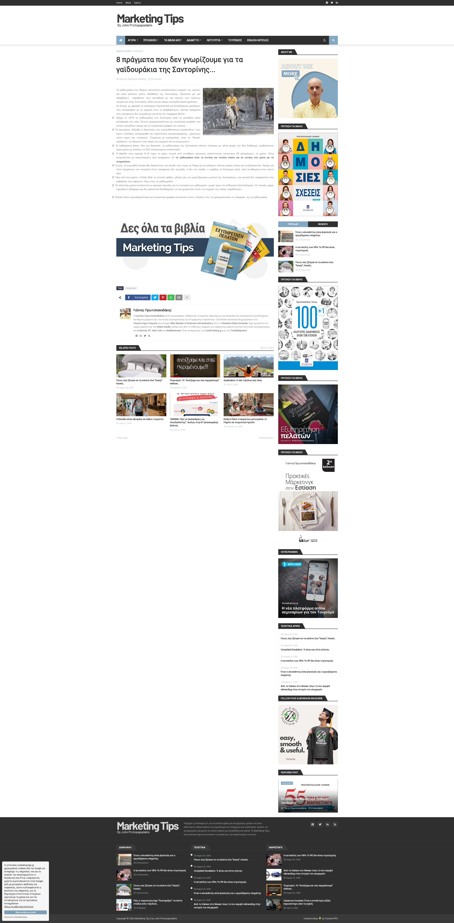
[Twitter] (155, 297)
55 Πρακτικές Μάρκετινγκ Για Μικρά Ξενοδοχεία (304, 801)
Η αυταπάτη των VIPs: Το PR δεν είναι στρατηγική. (315, 249)
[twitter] (145, 336)
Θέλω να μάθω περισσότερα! (18, 906)
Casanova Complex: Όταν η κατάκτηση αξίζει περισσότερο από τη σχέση (307, 902)
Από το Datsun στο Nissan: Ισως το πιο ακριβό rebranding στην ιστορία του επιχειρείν (305, 688)
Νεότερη (123, 437)
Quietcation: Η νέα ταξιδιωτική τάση (243, 380)
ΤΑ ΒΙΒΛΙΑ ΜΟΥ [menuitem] (172, 40)
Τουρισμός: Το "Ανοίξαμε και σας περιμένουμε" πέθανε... (194, 382)
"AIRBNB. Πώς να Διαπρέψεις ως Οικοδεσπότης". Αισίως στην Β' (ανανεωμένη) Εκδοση (194, 422)
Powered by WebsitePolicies (15, 917)
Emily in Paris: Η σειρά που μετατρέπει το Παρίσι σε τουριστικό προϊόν (245, 421)
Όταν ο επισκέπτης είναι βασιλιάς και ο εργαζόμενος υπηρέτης (316, 234)
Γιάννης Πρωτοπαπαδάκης (152, 310)
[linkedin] (141, 336)
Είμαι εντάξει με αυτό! (26, 912)
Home (119, 3)
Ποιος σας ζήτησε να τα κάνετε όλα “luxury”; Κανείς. (139, 382)
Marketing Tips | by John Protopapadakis (156, 918)
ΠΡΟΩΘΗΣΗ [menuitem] (149, 40)
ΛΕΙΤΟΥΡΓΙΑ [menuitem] (213, 40)
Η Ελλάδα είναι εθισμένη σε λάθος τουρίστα (139, 419)
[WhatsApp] (171, 297)
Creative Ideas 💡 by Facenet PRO (321, 918)
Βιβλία (137, 3)
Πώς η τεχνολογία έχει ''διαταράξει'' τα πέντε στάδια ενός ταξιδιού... (158, 902)
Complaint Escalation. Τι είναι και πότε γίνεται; (305, 649)
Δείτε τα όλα (267, 348)
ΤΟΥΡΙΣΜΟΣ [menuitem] (235, 40)
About (128, 3)
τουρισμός (138, 51)
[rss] (149, 336)
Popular (293, 224)
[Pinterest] (163, 297)
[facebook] (137, 336)
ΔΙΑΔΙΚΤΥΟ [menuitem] (193, 40)
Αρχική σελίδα (123, 51)
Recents (323, 224)
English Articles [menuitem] (257, 40)
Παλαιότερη (265, 437)
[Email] (178, 297)
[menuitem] (120, 40)
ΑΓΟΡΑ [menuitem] (132, 40)
